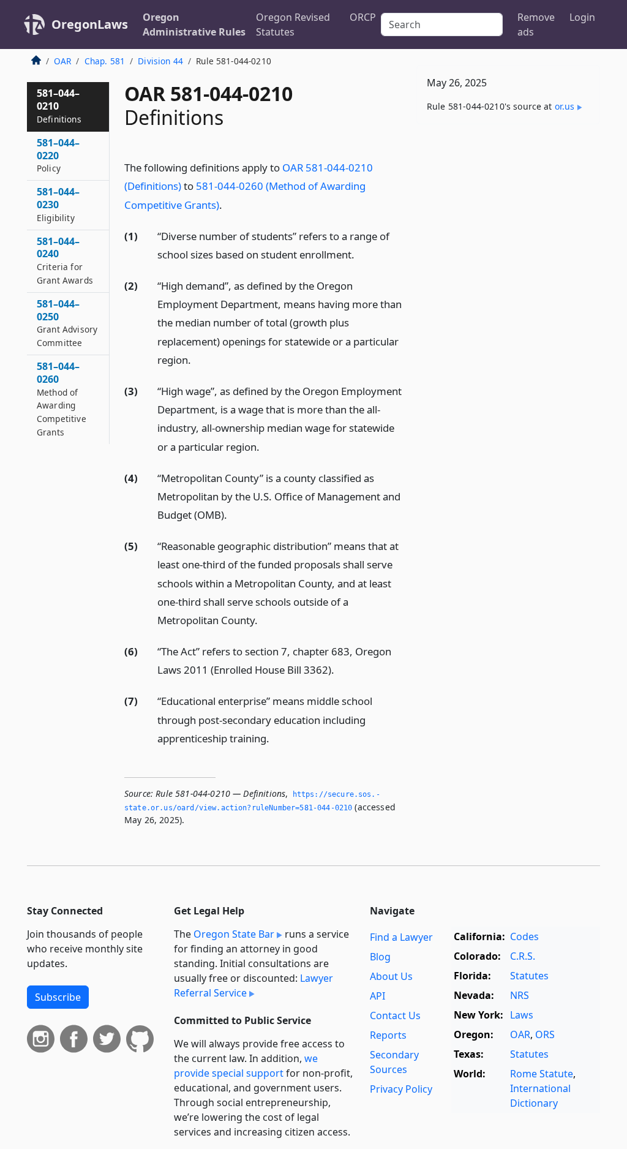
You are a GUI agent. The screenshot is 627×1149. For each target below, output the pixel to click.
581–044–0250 (67, 322)
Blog (380, 956)
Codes (524, 936)
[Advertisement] (508, 218)
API (377, 996)
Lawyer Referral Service (253, 985)
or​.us (565, 106)
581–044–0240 (65, 260)
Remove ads (536, 24)
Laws (521, 1015)
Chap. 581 (104, 61)
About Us (391, 976)
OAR (62, 61)
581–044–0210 (59, 105)
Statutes (529, 975)
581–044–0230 (58, 204)
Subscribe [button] (58, 997)
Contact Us (395, 1015)
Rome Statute (541, 1073)
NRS (519, 995)
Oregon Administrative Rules (194, 24)
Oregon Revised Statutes (293, 24)
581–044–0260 (61, 399)
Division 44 (160, 61)
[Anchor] (229, 204)
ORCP (363, 17)
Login (582, 17)
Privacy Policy (401, 1089)
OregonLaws (89, 24)
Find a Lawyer (401, 937)
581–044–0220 (58, 155)
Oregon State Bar (233, 934)
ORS (545, 1034)
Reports (388, 1035)
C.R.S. (522, 956)
